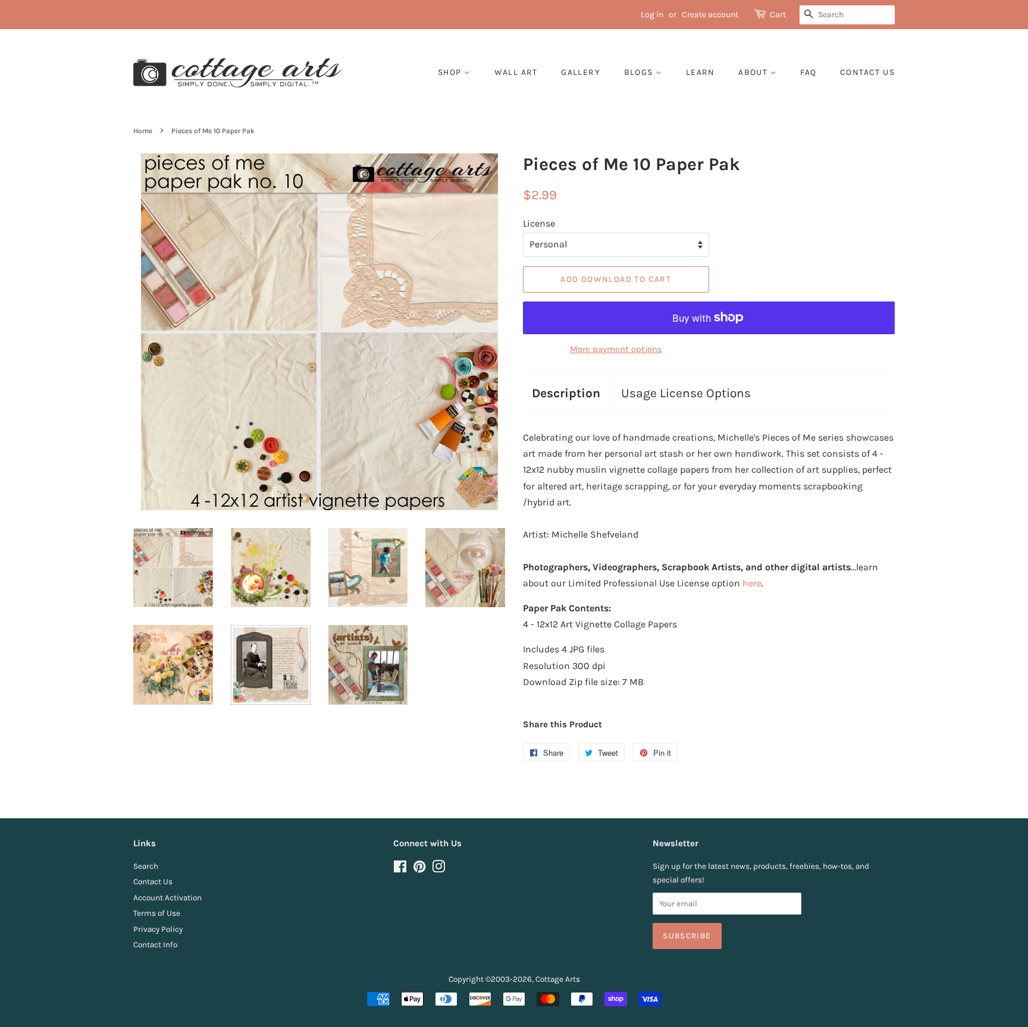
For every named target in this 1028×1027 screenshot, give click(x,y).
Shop (451, 72)
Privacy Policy (158, 929)
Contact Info (155, 944)
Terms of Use (156, 913)
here (751, 583)
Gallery (580, 72)
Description (566, 393)
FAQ (808, 72)
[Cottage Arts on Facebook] (400, 869)
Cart (778, 15)
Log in (652, 15)
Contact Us (153, 881)
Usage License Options (686, 393)
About (754, 72)
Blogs (640, 72)
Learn (700, 72)
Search (145, 866)
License (539, 223)
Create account (710, 15)
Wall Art (516, 72)
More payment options (616, 349)
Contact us (867, 72)
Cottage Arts (557, 979)
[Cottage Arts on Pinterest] (419, 869)
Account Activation (167, 897)
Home (142, 131)
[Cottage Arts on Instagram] (438, 869)
